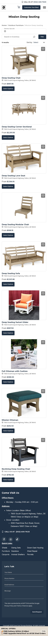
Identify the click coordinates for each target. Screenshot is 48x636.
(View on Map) (23, 517)
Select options (8, 88)
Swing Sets (16, 548)
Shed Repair (32, 551)
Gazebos (15, 551)
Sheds (4, 548)
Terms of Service (22, 606)
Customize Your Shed (31, 7)
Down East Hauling (35, 548)
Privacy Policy (9, 606)
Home (4, 25)
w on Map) (33, 517)
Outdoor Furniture (15, 25)
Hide (44, 631)
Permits (30, 554)
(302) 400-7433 (39, 2)
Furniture (6, 551)
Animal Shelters (18, 554)
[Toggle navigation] (44, 7)
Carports (5, 554)
